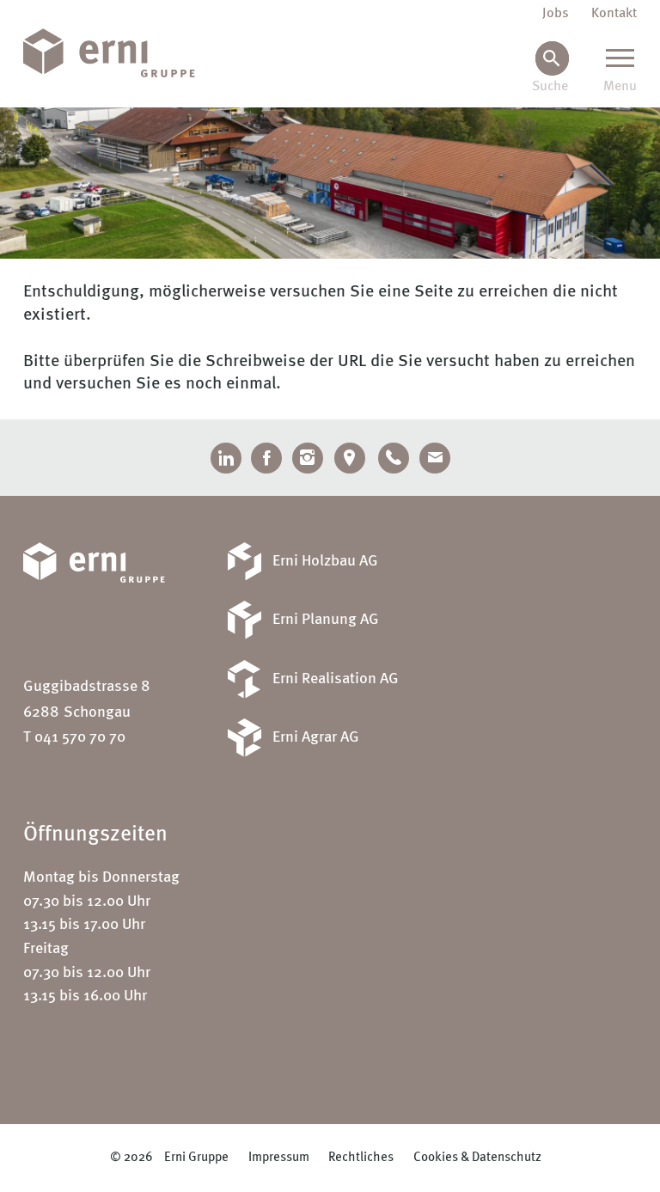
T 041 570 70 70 (74, 737)
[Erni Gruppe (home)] (120, 53)
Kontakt (614, 14)
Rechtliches (361, 1157)
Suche (550, 87)
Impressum (278, 1157)
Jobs (555, 14)
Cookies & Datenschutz (477, 1157)
